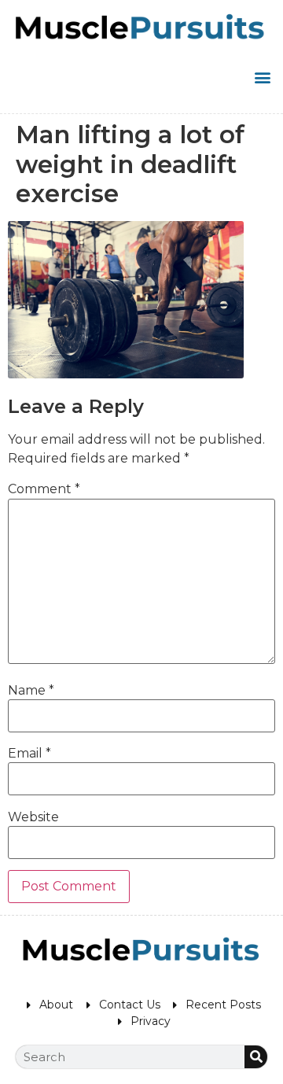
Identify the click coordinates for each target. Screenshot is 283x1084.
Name (31, 690)
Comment (44, 489)
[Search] (255, 1056)
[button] (262, 77)
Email (29, 753)
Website (33, 817)
